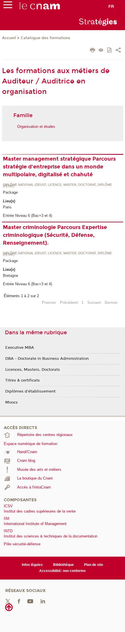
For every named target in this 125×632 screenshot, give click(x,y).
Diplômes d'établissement (30, 391)
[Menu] (8, 6)
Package (10, 192)
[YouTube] (30, 601)
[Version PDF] (109, 50)
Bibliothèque (63, 565)
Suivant (94, 302)
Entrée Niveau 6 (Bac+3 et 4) (27, 215)
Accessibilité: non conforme (62, 571)
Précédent (69, 302)
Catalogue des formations (45, 38)
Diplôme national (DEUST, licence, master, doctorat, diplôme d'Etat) (57, 185)
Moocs (11, 402)
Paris (7, 207)
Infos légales (32, 565)
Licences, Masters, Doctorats (32, 369)
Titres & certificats (22, 380)
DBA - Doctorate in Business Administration (47, 358)
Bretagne (10, 275)
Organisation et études (36, 126)
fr (111, 6)
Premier (49, 302)
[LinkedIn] (42, 601)
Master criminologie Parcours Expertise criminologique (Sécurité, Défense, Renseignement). (55, 235)
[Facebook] (18, 601)
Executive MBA (19, 347)
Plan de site (93, 565)
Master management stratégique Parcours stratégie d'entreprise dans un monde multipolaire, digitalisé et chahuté (59, 167)
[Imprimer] (92, 51)
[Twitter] (7, 601)
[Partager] (118, 51)
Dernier (111, 302)
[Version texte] (101, 50)
